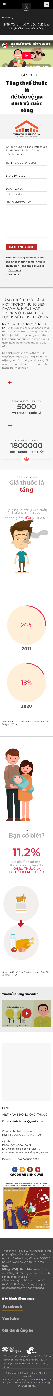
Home (8, 17)
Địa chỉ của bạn (15, 189)
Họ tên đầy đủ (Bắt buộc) (21, 163)
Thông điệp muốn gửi (19, 202)
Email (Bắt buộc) (16, 176)
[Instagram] (30, 1169)
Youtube (13, 274)
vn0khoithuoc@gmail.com (26, 1121)
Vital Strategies (38, 1379)
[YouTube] (37, 1169)
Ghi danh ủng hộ (18, 1330)
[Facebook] (15, 1169)
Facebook (14, 270)
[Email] (22, 1169)
